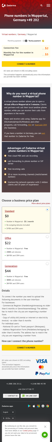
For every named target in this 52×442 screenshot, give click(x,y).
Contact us (13, 396)
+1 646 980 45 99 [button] (38, 383)
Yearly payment (35, 41)
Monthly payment (14, 41)
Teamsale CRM (41, 125)
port (43, 133)
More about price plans (41, 203)
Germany (22, 34)
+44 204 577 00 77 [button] (26, 389)
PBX (30, 125)
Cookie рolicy (27, 431)
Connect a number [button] (26, 64)
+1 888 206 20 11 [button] (13, 383)
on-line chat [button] (31, 396)
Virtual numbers (9, 34)
